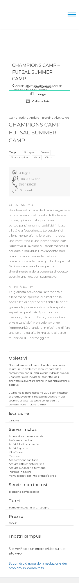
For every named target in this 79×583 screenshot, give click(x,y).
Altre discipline (20, 157)
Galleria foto (40, 101)
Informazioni (42, 87)
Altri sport (29, 152)
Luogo (41, 94)
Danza (45, 152)
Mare (37, 157)
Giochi (49, 157)
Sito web (26, 190)
